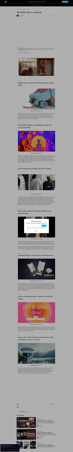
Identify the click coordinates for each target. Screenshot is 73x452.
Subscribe (44, 225)
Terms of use (41, 227)
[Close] (47, 220)
